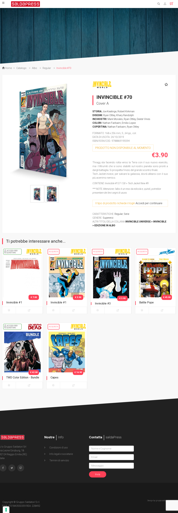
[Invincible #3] (111, 284)
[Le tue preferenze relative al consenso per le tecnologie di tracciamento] (6, 509)
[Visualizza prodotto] (29, 310)
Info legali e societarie (61, 454)
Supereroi (108, 217)
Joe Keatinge (109, 111)
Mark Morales (115, 119)
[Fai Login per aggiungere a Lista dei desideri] (165, 84)
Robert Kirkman (126, 111)
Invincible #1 (14, 302)
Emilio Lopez (129, 123)
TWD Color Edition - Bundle (22, 377)
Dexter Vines (143, 119)
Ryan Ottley (109, 115)
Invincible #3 (103, 303)
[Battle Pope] (155, 284)
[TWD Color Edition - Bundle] (22, 359)
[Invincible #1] (22, 284)
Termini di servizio (59, 460)
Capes (54, 377)
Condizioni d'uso (58, 447)
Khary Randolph (125, 115)
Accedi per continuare (149, 203)
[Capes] (66, 359)
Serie (126, 214)
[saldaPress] (25, 3)
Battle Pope (146, 302)
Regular (119, 214)
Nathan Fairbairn (112, 123)
